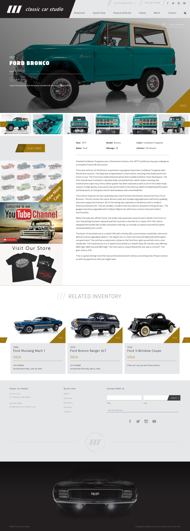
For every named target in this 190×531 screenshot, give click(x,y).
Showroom (79, 13)
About (66, 393)
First (109, 403)
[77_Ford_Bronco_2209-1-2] (48, 124)
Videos (142, 13)
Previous (0, 124)
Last (145, 403)
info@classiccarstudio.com (22, 406)
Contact (172, 13)
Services (68, 398)
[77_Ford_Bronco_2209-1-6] (174, 124)
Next (184, 124)
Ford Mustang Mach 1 (29, 351)
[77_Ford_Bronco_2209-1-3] (79, 124)
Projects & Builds (122, 13)
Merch (157, 13)
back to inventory (176, 24)
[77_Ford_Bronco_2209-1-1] (16, 124)
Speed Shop (99, 13)
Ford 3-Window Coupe (144, 351)
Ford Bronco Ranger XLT (88, 351)
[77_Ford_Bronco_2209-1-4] (111, 124)
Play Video (21, 79)
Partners (68, 407)
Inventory (68, 402)
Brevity (164, 527)
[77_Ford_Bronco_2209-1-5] (142, 124)
